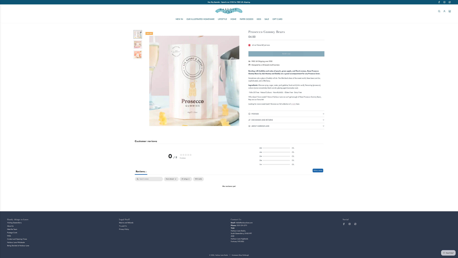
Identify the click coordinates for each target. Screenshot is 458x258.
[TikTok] (449, 2)
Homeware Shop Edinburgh (240, 255)
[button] (147, 81)
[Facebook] (439, 2)
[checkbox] (198, 179)
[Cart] (449, 11)
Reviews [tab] (141, 171)
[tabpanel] (229, 194)
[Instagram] (444, 2)
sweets (293, 104)
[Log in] (444, 11)
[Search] (439, 11)
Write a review (318, 170)
